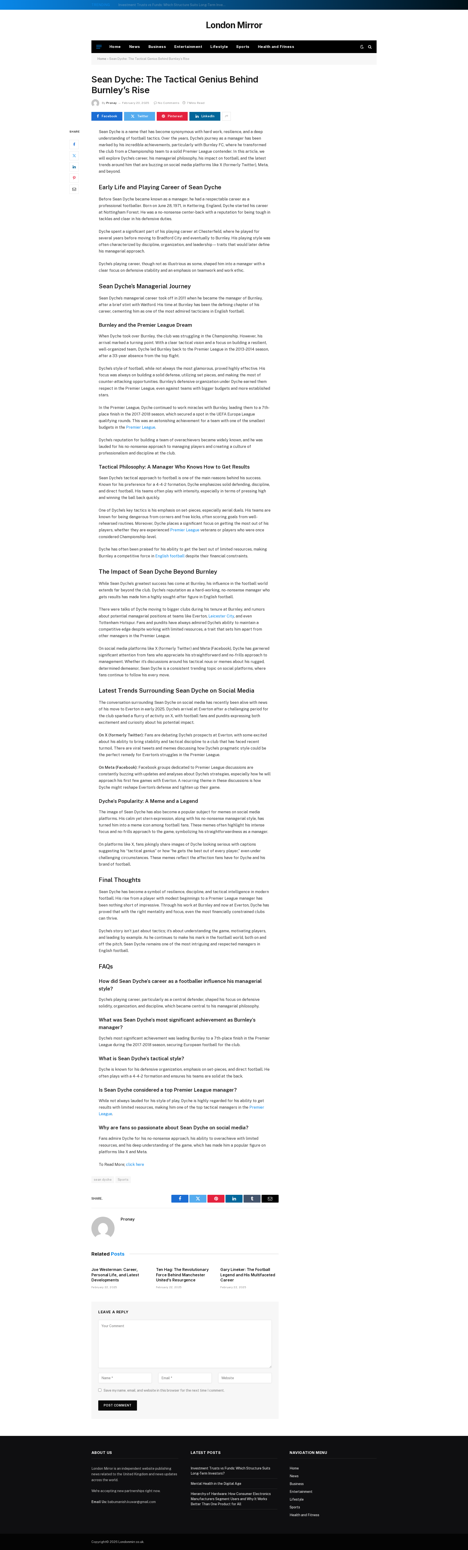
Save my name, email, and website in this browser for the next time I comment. (164, 1390)
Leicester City (221, 616)
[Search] (369, 46)
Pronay (111, 103)
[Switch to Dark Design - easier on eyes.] (362, 47)
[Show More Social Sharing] (226, 116)
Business (157, 46)
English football (170, 556)
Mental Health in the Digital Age (143, 5)
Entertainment (188, 46)
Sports (243, 46)
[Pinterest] (74, 177)
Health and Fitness (276, 46)
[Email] (74, 189)
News (134, 46)
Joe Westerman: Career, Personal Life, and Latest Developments (115, 1275)
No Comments (168, 103)
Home (115, 46)
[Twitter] (74, 155)
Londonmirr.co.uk (131, 1542)
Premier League (140, 427)
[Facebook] (74, 144)
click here (135, 1164)
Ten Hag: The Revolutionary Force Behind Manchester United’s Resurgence (182, 1275)
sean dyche (103, 1179)
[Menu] (99, 46)
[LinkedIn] (74, 166)
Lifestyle (219, 46)
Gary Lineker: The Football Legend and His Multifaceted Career (247, 1275)
